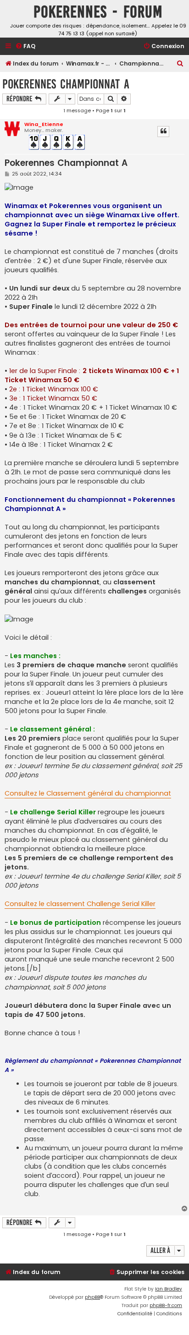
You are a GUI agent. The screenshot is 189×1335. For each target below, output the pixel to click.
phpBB (92, 1297)
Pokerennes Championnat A (65, 84)
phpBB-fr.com (166, 1305)
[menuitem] (25, 46)
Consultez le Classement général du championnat (88, 793)
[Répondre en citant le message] (163, 131)
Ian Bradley (168, 1289)
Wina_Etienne (43, 124)
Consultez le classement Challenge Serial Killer (80, 903)
